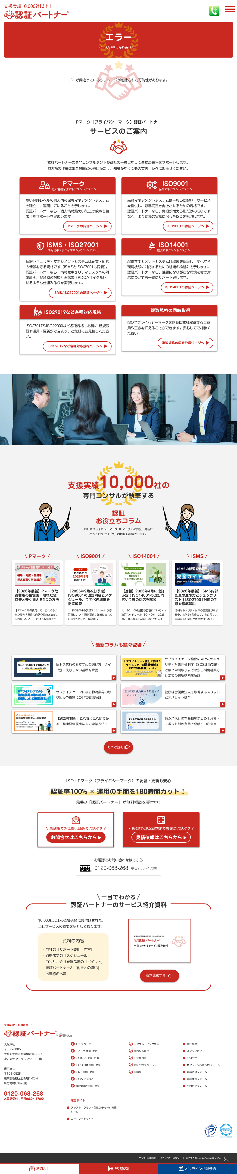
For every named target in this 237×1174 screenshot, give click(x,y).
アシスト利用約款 (147, 1158)
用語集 (137, 1072)
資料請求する (155, 975)
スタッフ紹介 (194, 1051)
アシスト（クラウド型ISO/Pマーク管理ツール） (94, 1109)
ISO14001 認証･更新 (88, 1065)
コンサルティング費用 (146, 1044)
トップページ (83, 1044)
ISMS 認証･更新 (85, 1072)
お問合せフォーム (197, 1086)
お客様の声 (140, 1058)
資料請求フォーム (197, 1079)
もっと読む (115, 747)
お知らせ (192, 1058)
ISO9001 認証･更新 (87, 1058)
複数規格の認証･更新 (88, 1086)
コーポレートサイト (82, 1119)
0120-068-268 (23, 1093)
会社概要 (192, 1044)
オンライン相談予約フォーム (203, 1065)
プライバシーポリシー (170, 1158)
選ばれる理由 (141, 1051)
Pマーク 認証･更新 (86, 1051)
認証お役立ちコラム (145, 1065)
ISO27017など (85, 1079)
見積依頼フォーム (197, 1072)
